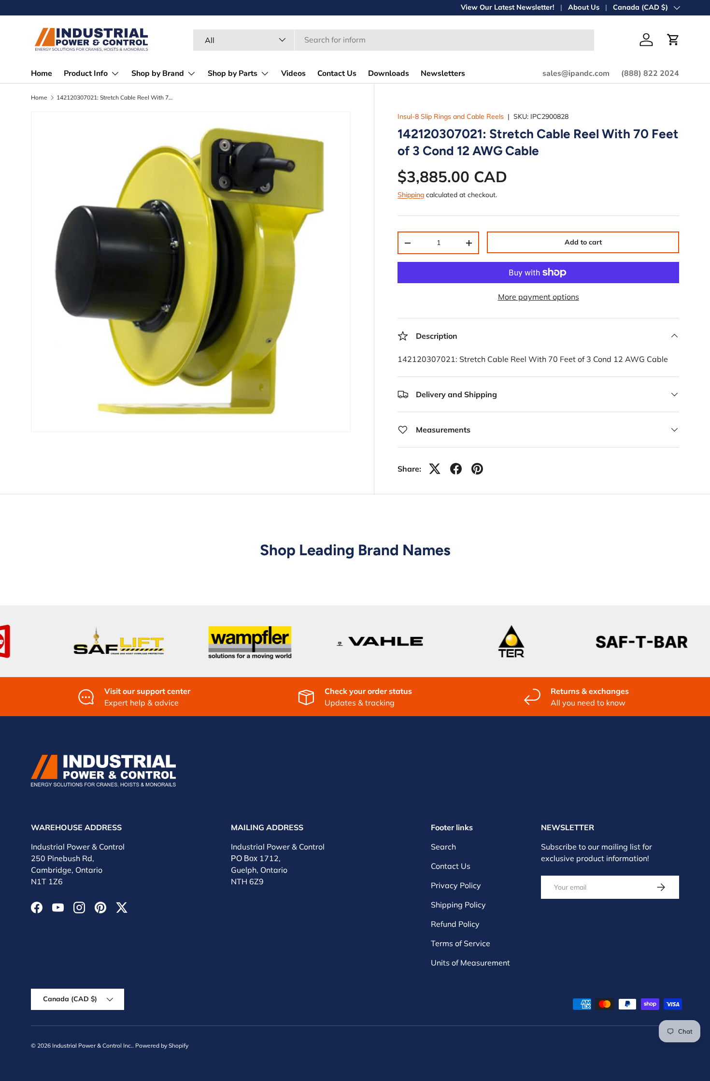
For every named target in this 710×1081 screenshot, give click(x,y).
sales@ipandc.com (576, 73)
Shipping (411, 194)
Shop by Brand (157, 73)
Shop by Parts (232, 73)
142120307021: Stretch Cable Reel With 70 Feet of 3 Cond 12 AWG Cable (114, 98)
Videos (293, 73)
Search (443, 846)
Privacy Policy (456, 885)
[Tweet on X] (434, 468)
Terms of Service (460, 943)
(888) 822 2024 (650, 73)
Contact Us (336, 73)
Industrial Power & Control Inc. (92, 1045)
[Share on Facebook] (456, 468)
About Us (583, 7)
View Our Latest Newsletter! (507, 7)
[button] (673, 39)
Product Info (86, 73)
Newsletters (443, 73)
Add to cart (583, 242)
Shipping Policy (458, 904)
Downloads (388, 73)
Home (41, 73)
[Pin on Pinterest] (477, 468)
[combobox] (394, 39)
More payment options (538, 297)
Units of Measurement (470, 962)
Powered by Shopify (161, 1045)
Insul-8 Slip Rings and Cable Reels (451, 116)
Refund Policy (455, 924)
